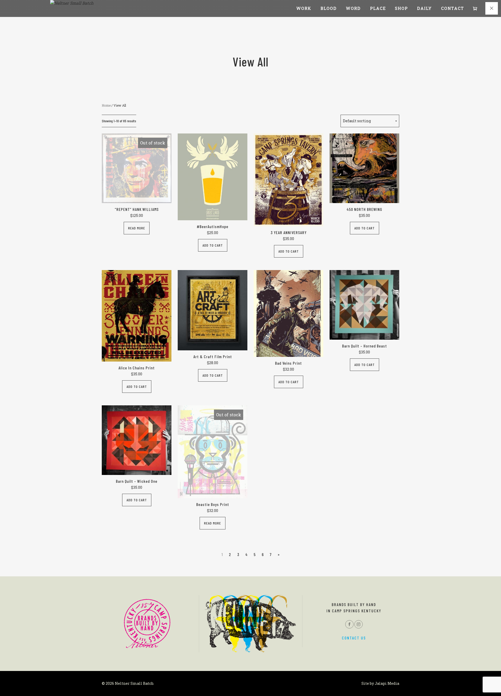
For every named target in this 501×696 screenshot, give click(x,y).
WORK (303, 8)
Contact (452, 8)
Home (106, 105)
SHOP (401, 8)
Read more (136, 228)
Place (378, 8)
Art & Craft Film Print (212, 356)
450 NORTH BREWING (364, 209)
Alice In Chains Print (136, 367)
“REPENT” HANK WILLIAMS (137, 209)
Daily (424, 8)
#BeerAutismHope (212, 226)
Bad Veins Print (288, 363)
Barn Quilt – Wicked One (136, 481)
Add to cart (212, 245)
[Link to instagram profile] (358, 624)
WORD (353, 8)
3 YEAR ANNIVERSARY (289, 232)
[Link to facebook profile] (349, 624)
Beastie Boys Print (212, 504)
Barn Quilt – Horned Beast (364, 345)
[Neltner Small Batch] (71, 3)
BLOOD (328, 8)
